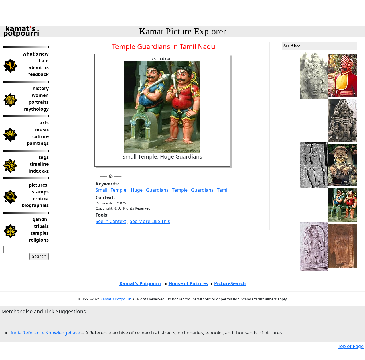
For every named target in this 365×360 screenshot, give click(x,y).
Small (101, 190)
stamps (40, 192)
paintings (38, 143)
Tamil (222, 190)
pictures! (39, 185)
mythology (36, 109)
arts (44, 123)
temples (40, 233)
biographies (35, 205)
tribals (41, 226)
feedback (38, 74)
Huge (137, 190)
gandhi (41, 219)
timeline (39, 164)
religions (39, 240)
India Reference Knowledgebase (45, 333)
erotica (41, 198)
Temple (180, 190)
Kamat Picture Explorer (182, 31)
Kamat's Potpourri (140, 283)
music (42, 129)
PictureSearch (230, 283)
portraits (39, 102)
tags (44, 157)
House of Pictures (188, 283)
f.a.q (43, 61)
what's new (36, 54)
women (40, 95)
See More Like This (150, 221)
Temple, (119, 190)
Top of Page (351, 346)
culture (40, 136)
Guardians (157, 190)
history (41, 88)
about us (39, 67)
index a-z (39, 171)
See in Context (111, 221)
